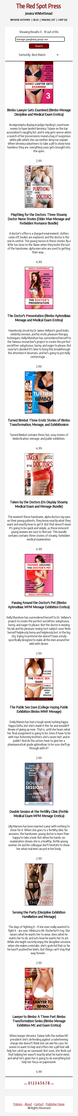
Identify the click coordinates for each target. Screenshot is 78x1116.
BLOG (36, 19)
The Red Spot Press (38, 6)
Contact (39, 1104)
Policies (17, 1104)
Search (39, 46)
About (28, 1104)
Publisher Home (55, 1104)
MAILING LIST (48, 19)
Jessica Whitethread (38, 13)
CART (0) (62, 19)
